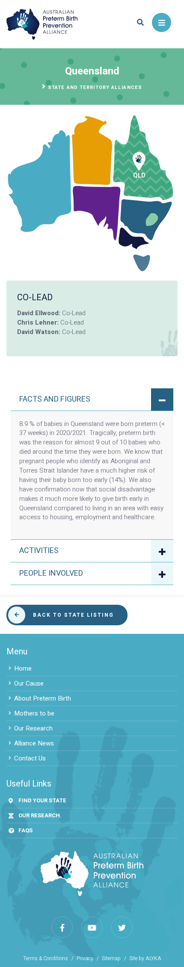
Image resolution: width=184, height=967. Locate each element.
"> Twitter (122, 927)
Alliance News (34, 743)
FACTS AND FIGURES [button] (54, 399)
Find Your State (42, 800)
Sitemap (111, 958)
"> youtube (92, 927)
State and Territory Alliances (95, 87)
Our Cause (29, 683)
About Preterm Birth (42, 698)
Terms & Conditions (45, 958)
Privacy (85, 958)
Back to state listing (73, 615)
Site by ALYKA (145, 958)
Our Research (33, 728)
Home (23, 668)
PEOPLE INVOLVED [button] (51, 573)
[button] (140, 22)
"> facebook (62, 927)
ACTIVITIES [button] (39, 550)
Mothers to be (34, 713)
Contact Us (30, 758)
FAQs (25, 830)
